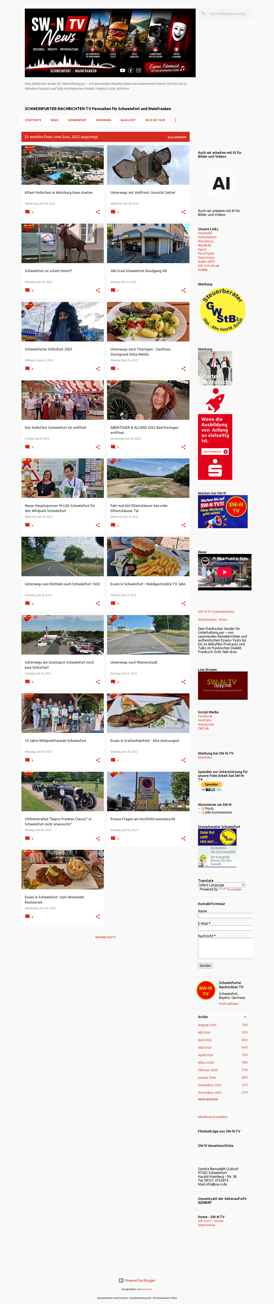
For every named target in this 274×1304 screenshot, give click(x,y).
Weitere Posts (105, 937)
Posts (209, 808)
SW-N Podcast (208, 266)
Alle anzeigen (177, 137)
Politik (203, 270)
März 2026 (206, 1062)
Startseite (33, 120)
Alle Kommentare (218, 812)
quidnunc (147, 1289)
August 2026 (207, 1025)
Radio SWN (206, 262)
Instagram (206, 724)
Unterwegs (206, 257)
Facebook (205, 716)
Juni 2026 (205, 1040)
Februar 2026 (208, 1070)
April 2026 (205, 1055)
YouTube (204, 720)
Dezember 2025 (209, 1085)
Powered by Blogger (139, 1280)
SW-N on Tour (155, 120)
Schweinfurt (77, 120)
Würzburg (103, 120)
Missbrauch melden (213, 1117)
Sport (202, 249)
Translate (234, 889)
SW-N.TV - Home (210, 1221)
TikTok (203, 728)
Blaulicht (128, 120)
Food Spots (206, 253)
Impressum (206, 1225)
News (54, 120)
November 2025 (210, 1093)
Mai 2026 (204, 1047)
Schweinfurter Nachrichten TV (231, 985)
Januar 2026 (207, 1078)
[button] (97, 212)
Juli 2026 (204, 1032)
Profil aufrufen (228, 1003)
